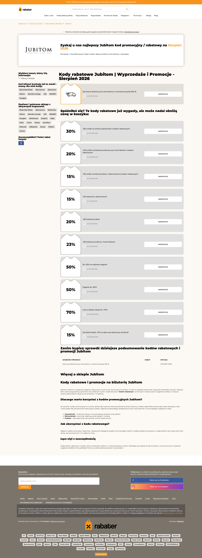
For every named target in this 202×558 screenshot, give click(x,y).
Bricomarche (29, 544)
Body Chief (136, 540)
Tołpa (52, 118)
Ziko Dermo (40, 90)
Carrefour (46, 123)
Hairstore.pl (33, 118)
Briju (39, 544)
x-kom (29, 123)
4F (24, 536)
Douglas (23, 98)
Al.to (94, 536)
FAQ (174, 498)
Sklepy (148, 16)
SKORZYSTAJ (163, 94)
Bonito (156, 540)
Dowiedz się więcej (131, 32)
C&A (55, 544)
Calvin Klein (64, 544)
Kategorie (125, 16)
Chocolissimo (139, 544)
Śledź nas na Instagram (159, 487)
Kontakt (138, 498)
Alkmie (114, 536)
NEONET (53, 94)
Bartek (40, 540)
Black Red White (26, 90)
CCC (120, 544)
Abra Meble (63, 536)
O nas (147, 498)
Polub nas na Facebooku (159, 480)
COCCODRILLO (172, 544)
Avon (33, 540)
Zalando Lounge (34, 94)
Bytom (47, 544)
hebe (22, 123)
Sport (53, 498)
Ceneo (128, 544)
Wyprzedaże (96, 16)
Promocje (137, 16)
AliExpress (33, 127)
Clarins (22, 131)
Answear (144, 536)
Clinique (160, 544)
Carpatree (89, 544)
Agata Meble (85, 536)
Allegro (123, 536)
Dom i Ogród (42, 498)
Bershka (77, 540)
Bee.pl (42, 127)
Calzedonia (77, 544)
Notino (22, 94)
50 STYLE (40, 536)
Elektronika (62, 498)
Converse (100, 549)
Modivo (51, 127)
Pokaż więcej (101, 554)
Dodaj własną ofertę (64, 16)
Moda (22, 498)
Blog (156, 16)
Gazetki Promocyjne (124, 498)
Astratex (176, 536)
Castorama (111, 544)
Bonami (147, 540)
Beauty (30, 498)
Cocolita (81, 549)
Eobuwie (23, 127)
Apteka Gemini (163, 536)
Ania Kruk (133, 536)
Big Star (109, 540)
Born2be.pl (176, 540)
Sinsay (37, 123)
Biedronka (52, 90)
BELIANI (67, 540)
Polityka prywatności (57, 521)
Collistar (90, 549)
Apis (152, 536)
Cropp (110, 549)
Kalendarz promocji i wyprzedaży (59, 502)
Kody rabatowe (82, 16)
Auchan (24, 540)
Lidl (45, 94)
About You (51, 536)
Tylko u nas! (48, 16)
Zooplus (44, 118)
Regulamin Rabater (161, 498)
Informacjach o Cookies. (173, 513)
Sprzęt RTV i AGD (77, 498)
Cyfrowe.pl (120, 549)
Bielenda (99, 540)
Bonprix (166, 540)
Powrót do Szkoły (111, 16)
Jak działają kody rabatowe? (31, 502)
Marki (103, 498)
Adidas (73, 536)
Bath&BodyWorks (54, 540)
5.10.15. (31, 536)
